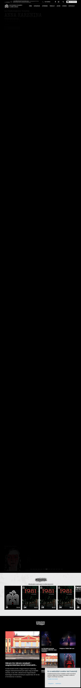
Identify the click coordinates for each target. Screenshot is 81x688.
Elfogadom (51, 683)
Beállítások (58, 683)
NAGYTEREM (29, 566)
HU (5, 2)
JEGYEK (58, 6)
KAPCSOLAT (72, 6)
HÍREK (30, 6)
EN (8, 2)
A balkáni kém (22, 15)
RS (7, 2)
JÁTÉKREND (45, 6)
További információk (52, 679)
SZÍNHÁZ (64, 6)
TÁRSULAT (52, 6)
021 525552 (47, 2)
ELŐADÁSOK (37, 6)
